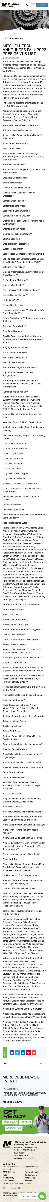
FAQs (5, 1175)
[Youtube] (19, 1188)
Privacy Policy (8, 1178)
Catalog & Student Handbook (10, 1168)
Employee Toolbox (32, 1167)
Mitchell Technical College (30, 1142)
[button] (12, 1052)
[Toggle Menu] (33, 5)
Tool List (28, 1183)
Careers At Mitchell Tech (13, 1183)
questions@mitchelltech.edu (25, 1158)
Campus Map (30, 1178)
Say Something (31, 1175)
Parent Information (33, 1172)
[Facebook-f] (8, 1188)
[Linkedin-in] (15, 1188)
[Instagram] (11, 1188)
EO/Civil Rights (9, 1172)
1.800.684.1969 (28, 1150)
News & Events (9, 1181)
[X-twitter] (4, 1188)
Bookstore (29, 1181)
